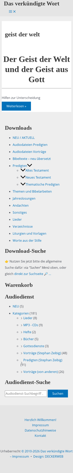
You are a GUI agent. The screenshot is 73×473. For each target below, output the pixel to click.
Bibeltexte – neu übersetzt (32, 159)
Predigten (20, 166)
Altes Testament (37, 170)
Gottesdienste (33, 346)
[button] (29, 166)
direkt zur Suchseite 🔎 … (32, 274)
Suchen (57, 393)
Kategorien (21, 313)
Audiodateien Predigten (30, 145)
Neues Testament (38, 177)
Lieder (17, 219)
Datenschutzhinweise (40, 430)
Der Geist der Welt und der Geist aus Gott (36, 69)
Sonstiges (20, 212)
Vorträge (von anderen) (40, 372)
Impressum (40, 425)
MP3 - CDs (30, 325)
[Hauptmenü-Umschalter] (12, 11)
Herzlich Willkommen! (40, 420)
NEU (16, 306)
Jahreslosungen (24, 198)
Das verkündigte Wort (31, 3)
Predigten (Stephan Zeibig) (42, 360)
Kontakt (40, 435)
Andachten (21, 205)
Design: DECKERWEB (48, 456)
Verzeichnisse (23, 226)
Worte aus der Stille (27, 240)
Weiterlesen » (16, 107)
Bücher (28, 339)
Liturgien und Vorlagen (29, 233)
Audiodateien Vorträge (29, 152)
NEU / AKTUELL (24, 138)
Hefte (27, 332)
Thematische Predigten (43, 184)
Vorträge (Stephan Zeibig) (42, 353)
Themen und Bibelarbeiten (32, 191)
